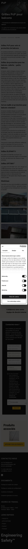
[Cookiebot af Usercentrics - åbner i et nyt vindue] (20, 246)
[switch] (24, 281)
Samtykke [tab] (5, 250)
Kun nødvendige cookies (14, 301)
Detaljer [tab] (14, 250)
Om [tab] (23, 250)
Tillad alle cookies (14, 296)
